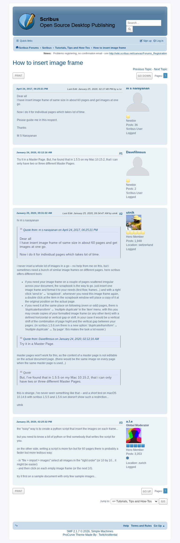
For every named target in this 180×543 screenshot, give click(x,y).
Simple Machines (102, 531)
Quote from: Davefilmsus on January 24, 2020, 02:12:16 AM (61, 339)
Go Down (144, 75)
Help (126, 525)
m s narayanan (138, 88)
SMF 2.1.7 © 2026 (78, 531)
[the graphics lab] (128, 458)
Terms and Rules (141, 525)
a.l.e (129, 421)
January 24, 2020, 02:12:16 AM (34, 152)
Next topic (160, 69)
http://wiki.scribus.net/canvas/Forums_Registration (138, 53)
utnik (130, 212)
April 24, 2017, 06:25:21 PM (32, 88)
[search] (129, 29)
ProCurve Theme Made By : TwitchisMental (90, 534)
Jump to (104, 501)
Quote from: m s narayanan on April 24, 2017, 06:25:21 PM (60, 230)
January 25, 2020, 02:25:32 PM (34, 421)
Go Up (147, 491)
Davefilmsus (136, 152)
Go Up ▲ (159, 525)
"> (16, 525)
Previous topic (142, 69)
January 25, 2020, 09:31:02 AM (34, 213)
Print (18, 75)
